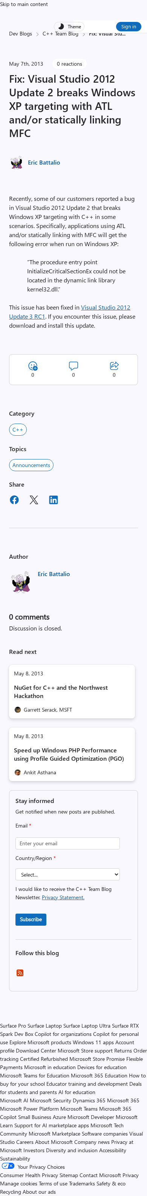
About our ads (39, 1191)
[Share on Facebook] (14, 501)
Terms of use (53, 1183)
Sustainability (15, 1158)
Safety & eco (111, 1183)
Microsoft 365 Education (99, 1075)
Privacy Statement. (63, 897)
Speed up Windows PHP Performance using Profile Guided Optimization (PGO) (69, 754)
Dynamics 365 (89, 1100)
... (124, 33)
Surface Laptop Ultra (86, 1025)
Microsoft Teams (79, 1108)
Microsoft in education (50, 1067)
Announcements (31, 465)
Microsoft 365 (123, 1100)
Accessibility (112, 1150)
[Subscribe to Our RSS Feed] (19, 975)
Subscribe (31, 919)
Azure (59, 1116)
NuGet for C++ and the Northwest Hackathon (61, 691)
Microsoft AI (14, 1100)
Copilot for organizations (63, 1033)
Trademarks (82, 1183)
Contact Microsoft (100, 1175)
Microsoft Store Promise (97, 1058)
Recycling (10, 1191)
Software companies (105, 1133)
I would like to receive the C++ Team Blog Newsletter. (63, 893)
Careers (25, 1141)
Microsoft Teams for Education (34, 1075)
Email (23, 825)
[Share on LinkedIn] (53, 501)
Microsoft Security (50, 1100)
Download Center (36, 1050)
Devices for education (102, 1067)
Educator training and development (87, 1083)
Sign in (128, 26)
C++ (17, 429)
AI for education (76, 1092)
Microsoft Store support (85, 1050)
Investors (33, 1150)
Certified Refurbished (44, 1058)
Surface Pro (13, 1025)
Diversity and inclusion (72, 1150)
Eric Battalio (44, 162)
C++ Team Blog (60, 33)
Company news (92, 1141)
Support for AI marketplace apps (51, 1125)
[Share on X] (34, 501)
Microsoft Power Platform (29, 1108)
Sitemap (69, 1175)
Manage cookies (18, 1183)
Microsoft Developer (90, 1116)
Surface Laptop (45, 1025)
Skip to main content (24, 4)
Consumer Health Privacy (29, 1175)
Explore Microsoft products (40, 1042)
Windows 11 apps (93, 1042)
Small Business (34, 1116)
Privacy (130, 1175)
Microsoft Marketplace (54, 1133)
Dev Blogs (20, 33)
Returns (123, 1050)
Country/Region (35, 858)
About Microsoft (54, 1141)
